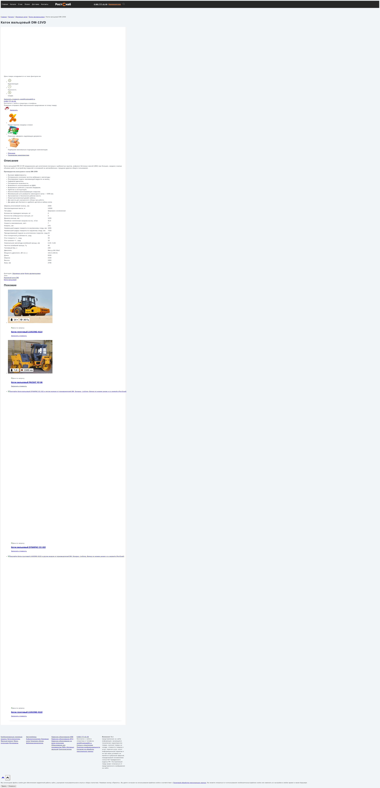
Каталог (13, 4)
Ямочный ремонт (7, 741)
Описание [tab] (11, 153)
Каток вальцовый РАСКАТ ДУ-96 (26, 382)
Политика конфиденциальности (88, 747)
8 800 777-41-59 (100, 4)
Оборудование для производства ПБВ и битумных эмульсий (62, 747)
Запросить (14, 110)
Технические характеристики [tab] (18, 155)
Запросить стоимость (12, 99)
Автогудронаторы (13, 739)
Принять (4, 786)
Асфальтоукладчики (33, 739)
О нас (20, 4)
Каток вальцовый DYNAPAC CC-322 (28, 547)
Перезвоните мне (114, 4)
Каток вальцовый (10, 279)
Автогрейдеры (31, 737)
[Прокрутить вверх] (3, 778)
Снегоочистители (65, 749)
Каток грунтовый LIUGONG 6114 (26, 332)
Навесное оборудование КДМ (62, 737)
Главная (5, 4)
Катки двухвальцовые (33, 273)
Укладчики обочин (37, 741)
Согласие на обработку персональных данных (85, 750)
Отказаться (12, 786)
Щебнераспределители (34, 743)
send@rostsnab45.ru (27, 99)
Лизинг (27, 4)
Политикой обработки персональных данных (189, 782)
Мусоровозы (13, 743)
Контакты (44, 4)
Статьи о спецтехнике (85, 745)
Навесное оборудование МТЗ (62, 739)
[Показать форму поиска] (123, 4)
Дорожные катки (18, 273)
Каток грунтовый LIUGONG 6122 (26, 712)
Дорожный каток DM (11, 277)
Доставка (35, 4)
